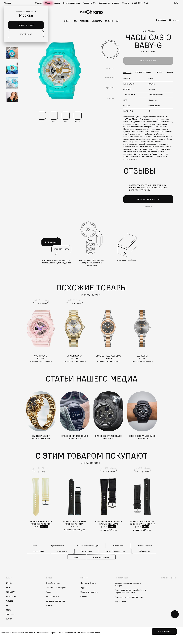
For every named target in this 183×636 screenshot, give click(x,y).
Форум (48, 3)
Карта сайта (120, 601)
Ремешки (109, 21)
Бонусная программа (55, 601)
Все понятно (164, 631)
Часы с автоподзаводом (88, 545)
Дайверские (144, 551)
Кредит (49, 592)
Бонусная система (71, 3)
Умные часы (118, 545)
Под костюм (86, 551)
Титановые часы (144, 545)
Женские (153, 100)
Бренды (67, 21)
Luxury (77, 557)
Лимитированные (101, 557)
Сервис (125, 3)
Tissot (34, 545)
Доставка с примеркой (109, 3)
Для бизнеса (11, 614)
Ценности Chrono (88, 583)
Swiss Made (38, 551)
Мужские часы (57, 545)
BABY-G (152, 84)
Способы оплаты (53, 583)
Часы (75, 21)
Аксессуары (97, 21)
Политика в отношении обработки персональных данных (130, 591)
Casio (151, 78)
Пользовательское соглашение (129, 597)
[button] (8, 3)
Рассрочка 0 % (52, 596)
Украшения (84, 21)
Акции (57, 3)
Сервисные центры (89, 592)
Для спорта (62, 551)
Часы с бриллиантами (115, 551)
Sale (117, 21)
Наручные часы (156, 94)
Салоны (83, 596)
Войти (176, 3)
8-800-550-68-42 (140, 3)
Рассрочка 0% (89, 3)
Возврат (49, 605)
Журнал (38, 3)
